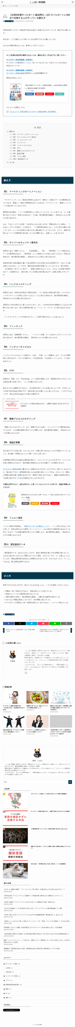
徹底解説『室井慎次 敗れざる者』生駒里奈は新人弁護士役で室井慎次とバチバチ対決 (32, 949)
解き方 (12, 131)
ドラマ (9, 980)
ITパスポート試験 (9, 21)
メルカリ (49, 94)
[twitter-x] (26, 673)
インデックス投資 (13, 976)
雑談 (8, 997)
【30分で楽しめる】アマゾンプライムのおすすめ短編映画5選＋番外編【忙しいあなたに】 (33, 916)
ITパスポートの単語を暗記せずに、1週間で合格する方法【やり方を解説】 (44, 405)
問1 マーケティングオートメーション (26, 134)
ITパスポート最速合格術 (15, 73)
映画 (8, 989)
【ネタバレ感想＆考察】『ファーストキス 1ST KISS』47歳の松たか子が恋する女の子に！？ (34, 890)
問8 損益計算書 (18, 153)
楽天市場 (39, 94)
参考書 (9, 968)
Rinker (32, 90)
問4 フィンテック (19, 142)
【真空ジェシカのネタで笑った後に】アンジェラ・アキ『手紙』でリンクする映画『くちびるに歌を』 (37, 922)
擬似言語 (10, 972)
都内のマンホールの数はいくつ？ (36, 526)
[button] (8, 623)
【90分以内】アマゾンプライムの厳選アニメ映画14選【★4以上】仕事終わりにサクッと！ (33, 897)
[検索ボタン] (73, 2)
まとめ (12, 162)
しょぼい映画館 (37, 2)
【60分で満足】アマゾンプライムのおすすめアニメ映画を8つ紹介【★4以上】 (29, 903)
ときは (12, 661)
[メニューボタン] (2, 2)
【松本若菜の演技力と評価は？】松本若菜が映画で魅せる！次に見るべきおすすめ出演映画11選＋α (36, 935)
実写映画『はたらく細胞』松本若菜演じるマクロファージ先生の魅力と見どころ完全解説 (33, 928)
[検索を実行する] (70, 782)
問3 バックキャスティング (22, 140)
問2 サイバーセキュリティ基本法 (24, 137)
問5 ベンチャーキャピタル (22, 145)
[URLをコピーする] (66, 623)
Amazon (29, 94)
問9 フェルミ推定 (19, 156)
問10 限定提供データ (20, 159)
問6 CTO (16, 148)
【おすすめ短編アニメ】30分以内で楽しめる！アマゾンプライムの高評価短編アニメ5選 (33, 909)
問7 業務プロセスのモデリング (24, 151)
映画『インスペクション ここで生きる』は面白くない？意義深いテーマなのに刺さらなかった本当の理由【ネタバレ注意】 (37, 942)
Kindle (25, 503)
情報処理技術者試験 (14, 984)
